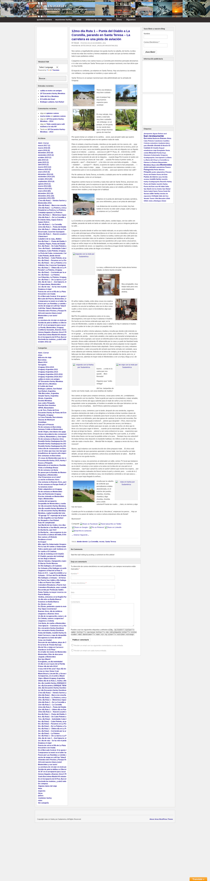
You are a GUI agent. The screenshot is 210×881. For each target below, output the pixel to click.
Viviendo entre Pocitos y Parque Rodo (53, 311)
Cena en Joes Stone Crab (48, 671)
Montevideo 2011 (45, 203)
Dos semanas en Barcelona (49, 456)
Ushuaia (155, 196)
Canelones (158, 141)
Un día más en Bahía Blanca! (49, 599)
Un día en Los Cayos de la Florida (51, 664)
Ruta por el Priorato (46, 425)
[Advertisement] (52, 42)
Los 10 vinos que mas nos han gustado (54, 451)
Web (72, 593)
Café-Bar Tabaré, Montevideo (50, 308)
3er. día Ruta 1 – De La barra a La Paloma (54, 280)
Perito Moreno (159, 169)
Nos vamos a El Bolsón (47, 537)
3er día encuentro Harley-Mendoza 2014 (54, 506)
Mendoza (147, 165)
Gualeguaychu (149, 157)
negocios (41, 791)
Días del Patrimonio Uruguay (49, 494)
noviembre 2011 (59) (46, 198)
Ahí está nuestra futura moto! (50, 313)
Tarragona (42, 365)
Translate (55, 70)
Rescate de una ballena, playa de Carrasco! (55, 642)
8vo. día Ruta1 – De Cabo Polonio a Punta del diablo (59, 246)
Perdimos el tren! (45, 539)
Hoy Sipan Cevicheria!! (47, 609)
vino (168, 198)
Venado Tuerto (149, 198)
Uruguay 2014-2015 (46, 367)
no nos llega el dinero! (47, 559)
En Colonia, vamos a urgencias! (51, 618)
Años (40, 355)
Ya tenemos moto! (45, 487)
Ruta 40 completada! (46, 523)
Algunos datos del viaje (47, 786)
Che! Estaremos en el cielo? (49, 477)
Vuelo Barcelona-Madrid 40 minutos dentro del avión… (60, 335)
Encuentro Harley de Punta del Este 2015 (54, 413)
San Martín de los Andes (153, 189)
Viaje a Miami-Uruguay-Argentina (51, 678)
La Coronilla (93, 542)
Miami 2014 (42, 362)
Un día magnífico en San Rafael (50, 518)
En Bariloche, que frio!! (47, 530)
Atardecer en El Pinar (46, 650)
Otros (118, 20)
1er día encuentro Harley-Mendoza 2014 (54, 511)
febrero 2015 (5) (44, 169)
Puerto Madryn (44, 595)
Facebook (172, 19)
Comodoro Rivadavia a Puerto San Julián (54, 585)
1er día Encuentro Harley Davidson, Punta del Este (58, 690)
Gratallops (42, 422)
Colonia (147, 143)
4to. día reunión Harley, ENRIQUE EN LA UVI (56, 683)
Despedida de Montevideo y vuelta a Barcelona (57, 504)
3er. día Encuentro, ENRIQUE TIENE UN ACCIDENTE (59, 686)
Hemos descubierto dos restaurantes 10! (54, 434)
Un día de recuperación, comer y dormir (54, 616)
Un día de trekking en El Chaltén (51, 554)
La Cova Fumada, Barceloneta (50, 417)
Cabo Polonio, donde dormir (49, 256)
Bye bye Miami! (44, 659)
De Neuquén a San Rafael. (48, 520)
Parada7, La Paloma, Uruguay (50, 270)
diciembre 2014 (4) (45, 174)
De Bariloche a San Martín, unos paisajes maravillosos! (60, 528)
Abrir (40, 143)
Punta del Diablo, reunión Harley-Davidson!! (55, 633)
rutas (78, 20)
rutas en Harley (51, 6)
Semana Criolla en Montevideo (50, 429)
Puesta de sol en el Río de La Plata (52, 292)
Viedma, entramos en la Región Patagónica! (55, 597)
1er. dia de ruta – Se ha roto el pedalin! (53, 287)
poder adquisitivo (158, 172)
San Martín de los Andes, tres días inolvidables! (57, 525)
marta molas (45, 116)
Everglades (161, 150)
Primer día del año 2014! (48, 666)
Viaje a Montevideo (45, 499)
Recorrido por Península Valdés (51, 590)
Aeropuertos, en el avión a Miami (51, 676)
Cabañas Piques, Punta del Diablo (51, 244)
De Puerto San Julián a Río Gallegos (52, 580)
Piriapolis (147, 172)
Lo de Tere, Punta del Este (48, 410)
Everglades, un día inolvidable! (50, 662)
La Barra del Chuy (150, 160)
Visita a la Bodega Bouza (48, 468)
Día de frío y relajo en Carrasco (50, 647)
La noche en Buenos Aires (48, 480)
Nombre (74, 574)
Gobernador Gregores (159, 155)
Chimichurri (43, 236)
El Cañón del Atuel (47, 99)
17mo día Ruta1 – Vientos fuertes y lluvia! (55, 201)
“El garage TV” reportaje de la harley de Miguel (57, 516)
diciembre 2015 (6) (45, 153)
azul (165, 133)
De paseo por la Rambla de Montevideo (54, 472)
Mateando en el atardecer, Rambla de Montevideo (58, 465)
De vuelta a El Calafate (47, 551)
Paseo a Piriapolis (45, 463)
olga (76, 43)
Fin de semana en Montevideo (50, 492)
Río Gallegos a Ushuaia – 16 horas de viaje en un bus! (59, 578)
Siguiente (84, 535)
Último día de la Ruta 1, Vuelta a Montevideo (55, 681)
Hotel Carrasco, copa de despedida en (53, 635)
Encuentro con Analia (46, 294)
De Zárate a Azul (44, 604)
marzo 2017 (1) (44, 146)
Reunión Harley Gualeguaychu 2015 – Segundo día (58, 444)
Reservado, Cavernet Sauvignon (51, 232)
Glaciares (147, 155)
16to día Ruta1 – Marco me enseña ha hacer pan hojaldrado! (62, 205)
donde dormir (82, 542)
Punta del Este (162, 174)
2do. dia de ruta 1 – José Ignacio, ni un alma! (56, 282)
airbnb (40, 318)
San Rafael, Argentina (47, 391)
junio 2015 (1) (43, 162)
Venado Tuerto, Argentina (48, 396)
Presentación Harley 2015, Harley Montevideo (56, 461)
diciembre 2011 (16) (46, 196)
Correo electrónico (78, 583)
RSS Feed (168, 19)
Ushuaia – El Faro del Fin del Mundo (52, 575)
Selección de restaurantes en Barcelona (54, 449)
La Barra (168, 157)
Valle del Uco (163, 196)
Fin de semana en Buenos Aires (51, 439)
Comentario (75, 602)
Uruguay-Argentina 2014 (48, 372)
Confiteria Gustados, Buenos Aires (52, 330)
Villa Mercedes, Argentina (48, 393)
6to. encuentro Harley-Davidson (51, 628)
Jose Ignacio (160, 157)
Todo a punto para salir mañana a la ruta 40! (55, 549)
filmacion (152, 153)
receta (101, 542)
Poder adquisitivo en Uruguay (50, 489)
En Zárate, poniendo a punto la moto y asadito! (56, 606)
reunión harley (155, 179)
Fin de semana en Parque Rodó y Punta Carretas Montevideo (62, 484)
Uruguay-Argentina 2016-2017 (50, 377)
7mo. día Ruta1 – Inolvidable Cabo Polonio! (55, 248)
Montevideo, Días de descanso (50, 654)
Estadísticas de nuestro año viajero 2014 (54, 453)
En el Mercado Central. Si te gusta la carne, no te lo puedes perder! (65, 296)
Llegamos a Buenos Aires (48, 614)
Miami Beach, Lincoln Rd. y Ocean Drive (54, 674)
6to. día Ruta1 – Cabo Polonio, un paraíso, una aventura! (60, 258)
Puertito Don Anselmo (47, 405)
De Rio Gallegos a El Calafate (50, 566)
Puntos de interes (151, 177)
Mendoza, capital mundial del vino (51, 513)
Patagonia (149, 169)
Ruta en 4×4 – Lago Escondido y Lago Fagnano (57, 573)
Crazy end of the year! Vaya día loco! (53, 669)
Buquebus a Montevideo (48, 475)
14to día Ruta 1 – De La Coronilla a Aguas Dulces (58, 217)
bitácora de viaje (93, 20)
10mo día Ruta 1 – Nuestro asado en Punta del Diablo (59, 234)
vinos (146, 201)
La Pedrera (154, 162)
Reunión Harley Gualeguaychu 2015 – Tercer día (57, 441)
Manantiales (162, 162)
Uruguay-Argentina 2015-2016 (50, 374)
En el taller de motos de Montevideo (52, 652)
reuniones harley (63, 20)
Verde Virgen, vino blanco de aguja (52, 432)
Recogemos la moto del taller (50, 638)
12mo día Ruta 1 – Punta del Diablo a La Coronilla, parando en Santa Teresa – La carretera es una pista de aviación (101, 35)
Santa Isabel (148, 191)
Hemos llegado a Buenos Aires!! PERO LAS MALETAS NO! (62, 332)
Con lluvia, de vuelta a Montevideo (52, 623)
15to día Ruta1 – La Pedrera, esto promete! (55, 208)
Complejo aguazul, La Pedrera (50, 213)
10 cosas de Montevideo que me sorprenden (56, 458)
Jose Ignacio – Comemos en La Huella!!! (54, 626)
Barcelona (42, 360)
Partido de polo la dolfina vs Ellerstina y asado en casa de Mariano (65, 323)
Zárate (163, 201)
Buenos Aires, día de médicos (50, 611)
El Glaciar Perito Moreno (48, 563)
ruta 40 (157, 186)
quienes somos (44, 19)
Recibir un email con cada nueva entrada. (90, 651)
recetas (146, 179)
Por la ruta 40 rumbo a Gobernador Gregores (56, 547)
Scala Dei (166, 191)
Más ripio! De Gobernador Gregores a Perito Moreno (59, 544)
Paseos (168, 167)
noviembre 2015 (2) (46, 155)
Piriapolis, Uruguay (45, 415)
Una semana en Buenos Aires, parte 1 (53, 482)
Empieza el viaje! (45, 289)
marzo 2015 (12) (44, 167)
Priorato (168, 172)
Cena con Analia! (45, 640)
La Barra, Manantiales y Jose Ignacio (53, 437)
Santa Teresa (110, 542)
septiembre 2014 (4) (46, 181)
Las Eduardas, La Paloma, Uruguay (52, 277)
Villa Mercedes (160, 198)
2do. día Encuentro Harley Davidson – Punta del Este (59, 688)
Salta (167, 186)
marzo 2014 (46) (44, 186)
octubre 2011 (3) (44, 342)
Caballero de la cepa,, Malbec (50, 239)
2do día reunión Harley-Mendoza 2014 (53, 508)
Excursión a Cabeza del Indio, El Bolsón (54, 535)
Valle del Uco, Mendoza (49, 96)
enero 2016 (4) (44, 150)
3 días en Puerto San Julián (49, 583)
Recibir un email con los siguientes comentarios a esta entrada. (98, 646)
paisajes (152, 167)
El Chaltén (155, 148)
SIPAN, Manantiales (46, 408)
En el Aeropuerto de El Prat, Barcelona (53, 337)
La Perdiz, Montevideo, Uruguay (51, 328)
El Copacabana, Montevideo (49, 284)
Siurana (146, 193)
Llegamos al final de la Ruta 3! (50, 571)
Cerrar (46, 143)
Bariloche (156, 138)
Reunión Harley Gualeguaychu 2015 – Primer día (57, 446)
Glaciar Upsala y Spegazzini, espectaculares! (56, 561)
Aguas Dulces (43, 222)
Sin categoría (43, 803)
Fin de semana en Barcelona (49, 427)
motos (146, 167)
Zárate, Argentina (45, 398)
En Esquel (42, 542)
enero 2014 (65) (44, 191)
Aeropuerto (148, 133)
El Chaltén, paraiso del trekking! (51, 556)
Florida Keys (161, 153)
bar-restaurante (154, 135)
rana (160, 177)
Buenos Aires (165, 138)
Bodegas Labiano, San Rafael (52, 102)
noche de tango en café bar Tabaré (52, 306)
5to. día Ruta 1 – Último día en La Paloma (54, 268)
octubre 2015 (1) (44, 157)
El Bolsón (164, 145)
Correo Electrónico (151, 42)
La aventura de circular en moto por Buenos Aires (58, 320)
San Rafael (166, 189)
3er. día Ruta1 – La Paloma (49, 275)
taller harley (155, 193)
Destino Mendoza (45, 401)
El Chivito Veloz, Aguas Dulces (50, 220)
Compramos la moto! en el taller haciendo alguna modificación (63, 301)
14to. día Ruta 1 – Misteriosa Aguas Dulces (55, 215)
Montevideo (166, 164)
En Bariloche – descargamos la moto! (53, 532)
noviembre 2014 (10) (46, 177)
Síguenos (130, 20)
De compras (43, 784)
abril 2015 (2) (43, 165)
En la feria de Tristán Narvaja (49, 645)
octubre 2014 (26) (45, 179)
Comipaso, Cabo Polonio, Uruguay (52, 251)
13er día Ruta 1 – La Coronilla (50, 224)
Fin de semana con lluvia (48, 470)
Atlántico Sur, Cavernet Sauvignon (52, 265)
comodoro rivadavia (157, 143)
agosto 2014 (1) (44, 184)
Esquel (161, 148)
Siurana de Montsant (46, 420)
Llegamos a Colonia (46, 621)
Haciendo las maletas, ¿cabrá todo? (52, 339)
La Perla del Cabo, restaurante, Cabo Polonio (56, 253)
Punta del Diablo (150, 174)
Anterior (76, 535)
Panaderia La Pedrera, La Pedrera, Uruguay (55, 210)
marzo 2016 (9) (44, 148)
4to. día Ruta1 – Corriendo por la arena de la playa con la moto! (63, 272)
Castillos (166, 141)
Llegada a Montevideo (47, 657)
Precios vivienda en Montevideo (51, 496)
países (40, 796)
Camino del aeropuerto (47, 501)
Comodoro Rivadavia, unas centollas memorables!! (59, 587)
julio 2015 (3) (43, 160)
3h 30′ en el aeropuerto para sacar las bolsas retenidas (60, 325)
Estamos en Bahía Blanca (48, 602)
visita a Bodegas (155, 201)
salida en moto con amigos (51, 91)
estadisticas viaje (150, 150)
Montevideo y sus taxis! (47, 316)
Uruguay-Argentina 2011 (107, 45)
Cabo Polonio (149, 141)
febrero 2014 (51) (45, 189)
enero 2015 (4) (44, 172)
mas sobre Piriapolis (46, 403)
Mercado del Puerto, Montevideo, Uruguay (55, 299)
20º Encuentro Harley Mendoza (52, 93)
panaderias (161, 167)
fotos (108, 20)
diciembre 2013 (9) (45, 193)
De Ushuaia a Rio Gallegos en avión (52, 568)
